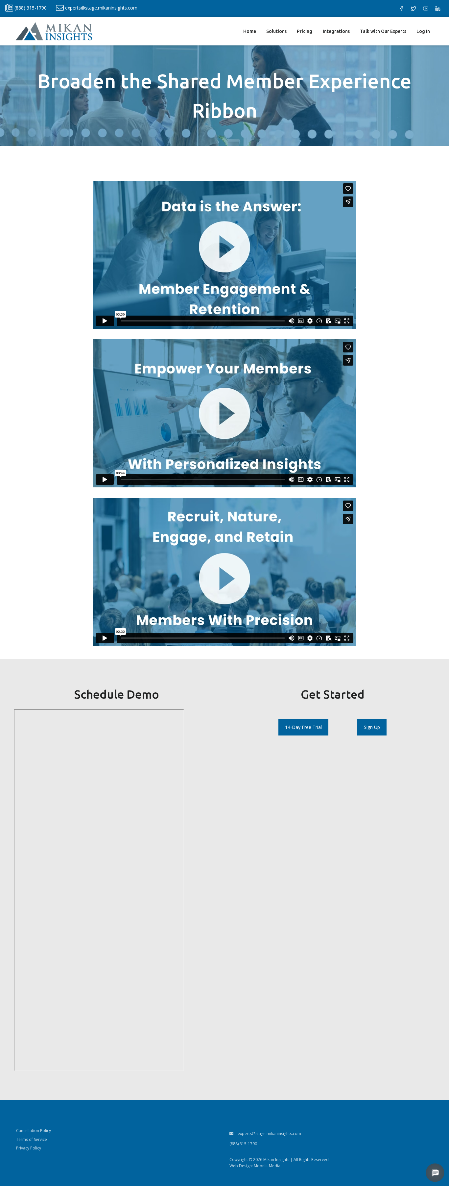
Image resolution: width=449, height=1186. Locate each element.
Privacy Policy (28, 1148)
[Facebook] (401, 8)
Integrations (336, 31)
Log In (423, 31)
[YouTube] (425, 8)
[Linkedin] (438, 8)
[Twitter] (413, 8)
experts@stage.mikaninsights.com (269, 1133)
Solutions (276, 31)
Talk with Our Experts (383, 31)
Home (249, 31)
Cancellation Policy (33, 1130)
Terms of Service (31, 1139)
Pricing (304, 31)
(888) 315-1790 (243, 1144)
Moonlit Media (267, 1166)
